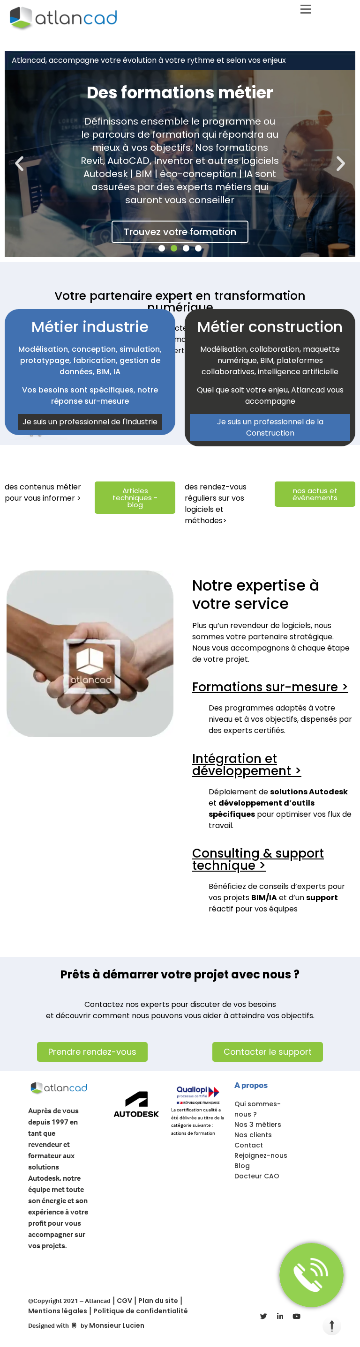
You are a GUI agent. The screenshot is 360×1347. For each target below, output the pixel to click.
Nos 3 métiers (257, 1124)
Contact (248, 1145)
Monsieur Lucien (116, 1325)
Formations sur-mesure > (270, 687)
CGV (124, 1300)
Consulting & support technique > (258, 859)
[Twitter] (263, 1317)
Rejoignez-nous (260, 1155)
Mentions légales (57, 1311)
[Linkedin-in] (280, 1317)
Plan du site (158, 1300)
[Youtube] (296, 1317)
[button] (19, 163)
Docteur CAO (256, 1176)
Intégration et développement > (246, 764)
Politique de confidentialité (140, 1311)
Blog (242, 1165)
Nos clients (253, 1135)
